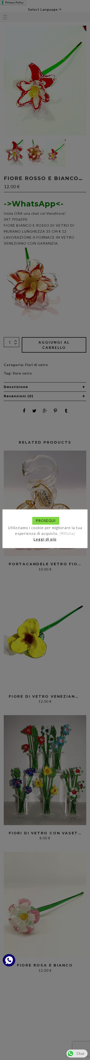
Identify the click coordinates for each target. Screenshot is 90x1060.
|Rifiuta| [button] (67, 533)
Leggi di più (45, 539)
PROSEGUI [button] (46, 520)
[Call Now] (9, 960)
